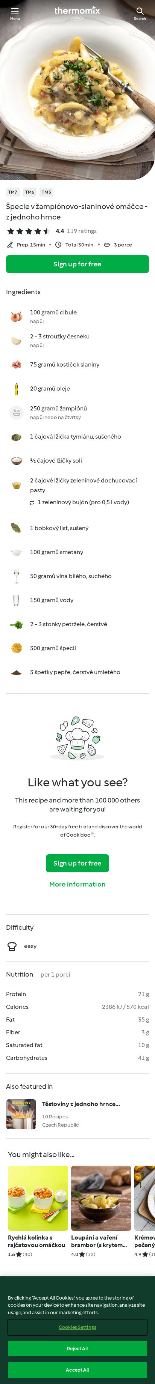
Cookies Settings (77, 1327)
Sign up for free (77, 264)
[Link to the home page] (77, 13)
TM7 (13, 192)
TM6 (30, 192)
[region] (77, 1330)
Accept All (77, 1370)
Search (140, 18)
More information (77, 884)
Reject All (77, 1348)
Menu (15, 18)
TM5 (46, 192)
